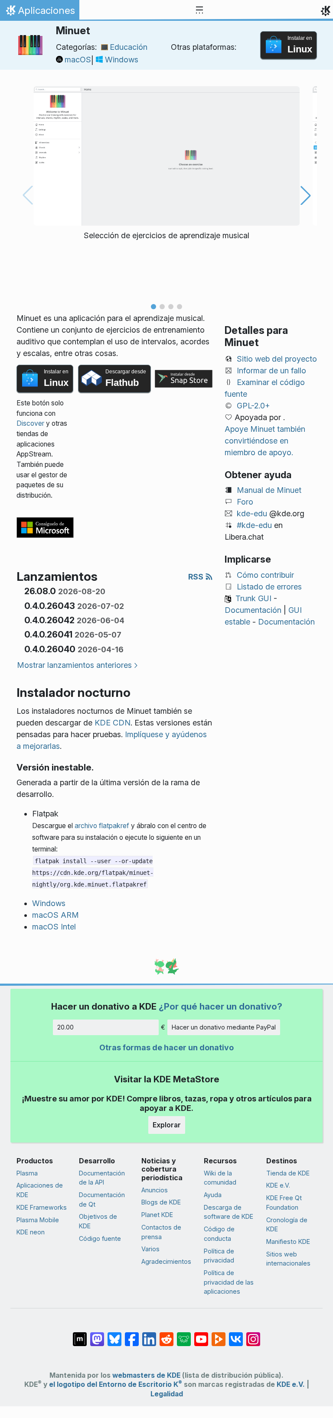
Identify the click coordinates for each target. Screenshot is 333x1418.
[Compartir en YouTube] (201, 1335)
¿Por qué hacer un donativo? (220, 1006)
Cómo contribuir (265, 575)
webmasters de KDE (146, 1375)
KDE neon (30, 1232)
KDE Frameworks (41, 1207)
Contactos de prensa (161, 1232)
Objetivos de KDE (98, 1221)
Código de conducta (219, 1233)
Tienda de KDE (288, 1173)
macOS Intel (54, 926)
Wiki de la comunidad (220, 1177)
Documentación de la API (102, 1177)
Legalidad (166, 1394)
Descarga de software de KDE (228, 1212)
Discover (30, 423)
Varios (150, 1249)
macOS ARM (55, 914)
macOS (78, 59)
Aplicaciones (39, 12)
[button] (153, 306)
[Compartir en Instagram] (253, 1335)
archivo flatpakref (102, 826)
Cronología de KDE (286, 1224)
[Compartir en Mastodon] (97, 1335)
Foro (245, 501)
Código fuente (100, 1238)
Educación (128, 47)
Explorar (167, 1124)
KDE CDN (113, 722)
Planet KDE (157, 1214)
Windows (121, 59)
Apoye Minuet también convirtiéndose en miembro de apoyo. (265, 440)
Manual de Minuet (269, 490)
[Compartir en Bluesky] (114, 1335)
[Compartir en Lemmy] (184, 1335)
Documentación (253, 610)
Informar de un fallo (271, 370)
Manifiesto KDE (288, 1241)
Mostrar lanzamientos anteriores (74, 665)
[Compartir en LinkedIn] (149, 1335)
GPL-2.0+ (253, 405)
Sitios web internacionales (288, 1258)
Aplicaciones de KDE (39, 1190)
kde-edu (252, 513)
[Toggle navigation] (199, 10)
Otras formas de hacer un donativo (166, 1047)
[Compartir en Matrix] (80, 1335)
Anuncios (154, 1190)
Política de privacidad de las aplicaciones (229, 1282)
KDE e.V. (278, 1185)
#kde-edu (254, 525)
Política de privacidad (219, 1255)
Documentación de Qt (102, 1199)
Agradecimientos (166, 1261)
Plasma (27, 1173)
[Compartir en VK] (236, 1335)
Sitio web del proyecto (277, 358)
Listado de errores (269, 586)
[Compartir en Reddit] (166, 1335)
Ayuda (213, 1194)
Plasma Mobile (37, 1220)
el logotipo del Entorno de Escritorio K (115, 1384)
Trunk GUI (253, 598)
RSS (196, 576)
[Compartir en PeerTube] (218, 1335)
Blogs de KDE (161, 1202)
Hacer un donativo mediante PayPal (224, 1027)
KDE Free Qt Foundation (284, 1202)
